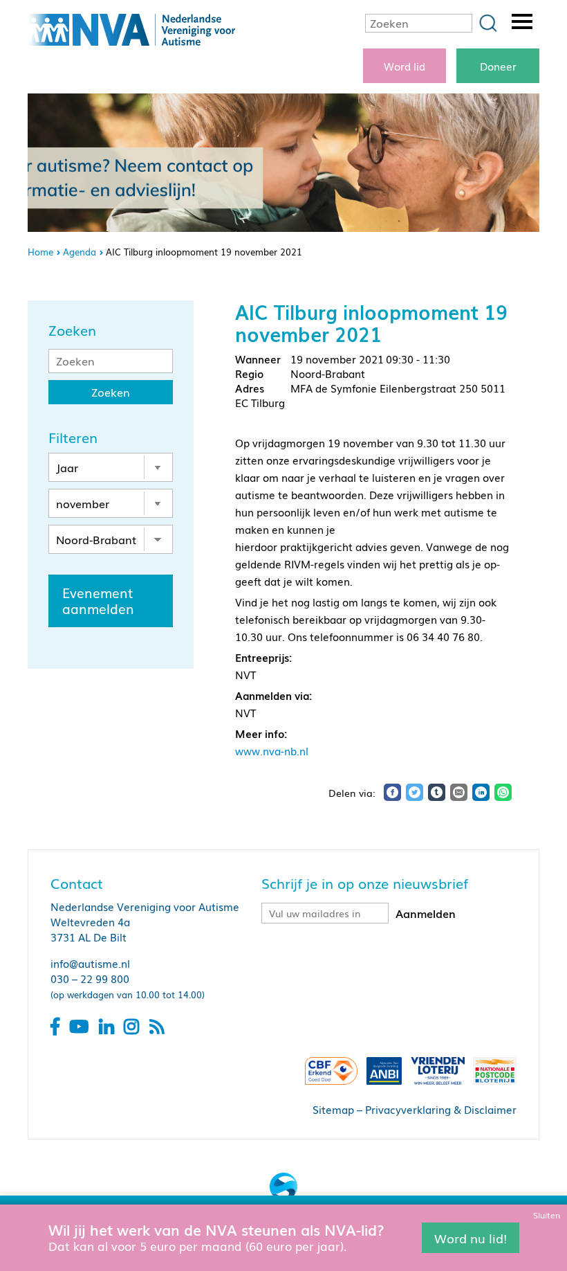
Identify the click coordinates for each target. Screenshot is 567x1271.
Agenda (79, 251)
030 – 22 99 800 (89, 978)
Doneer (498, 65)
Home (40, 251)
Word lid (404, 65)
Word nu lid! (470, 1237)
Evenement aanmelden (98, 600)
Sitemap (333, 1109)
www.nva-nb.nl (271, 750)
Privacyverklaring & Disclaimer (441, 1109)
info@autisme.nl (90, 963)
